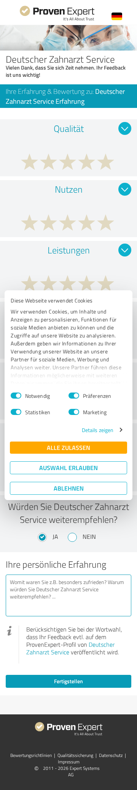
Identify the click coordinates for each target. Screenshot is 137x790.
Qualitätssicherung (75, 755)
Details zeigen (97, 430)
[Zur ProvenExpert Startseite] (57, 19)
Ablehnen (69, 488)
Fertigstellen (68, 681)
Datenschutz (111, 755)
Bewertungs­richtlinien (31, 755)
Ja (55, 536)
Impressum (69, 761)
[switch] (73, 396)
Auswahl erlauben (68, 467)
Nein (89, 536)
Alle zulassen (68, 447)
